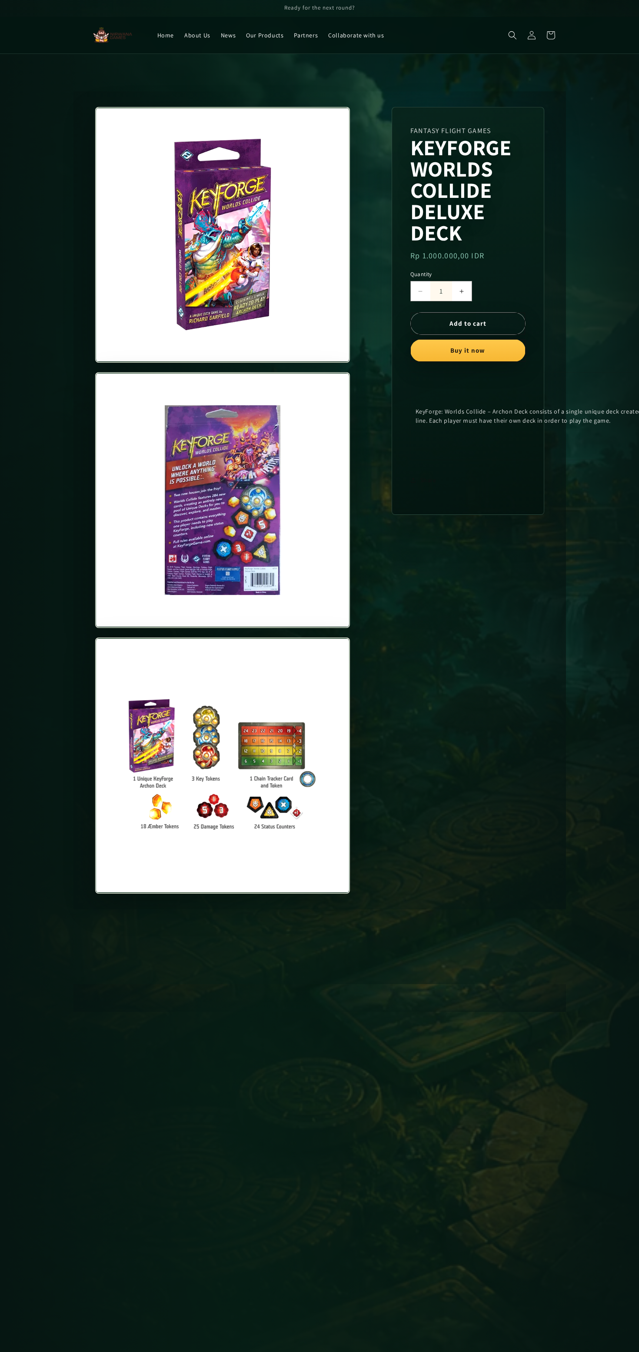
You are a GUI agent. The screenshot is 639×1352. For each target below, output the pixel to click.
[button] (512, 35)
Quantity (421, 274)
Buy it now (467, 350)
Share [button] (428, 480)
